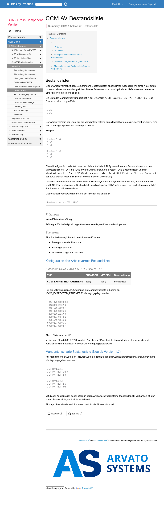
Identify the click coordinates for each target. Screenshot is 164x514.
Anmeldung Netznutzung (25, 70)
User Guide (14, 41)
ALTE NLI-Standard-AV (21, 54)
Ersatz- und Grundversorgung (27, 86)
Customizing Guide (18, 138)
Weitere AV (19, 114)
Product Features (17, 37)
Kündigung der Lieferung (25, 78)
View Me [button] (55, 413)
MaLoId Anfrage (21, 110)
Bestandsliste (20, 90)
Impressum (82, 440)
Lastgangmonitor (21, 106)
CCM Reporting (16, 134)
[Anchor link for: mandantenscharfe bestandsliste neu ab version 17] (63, 69)
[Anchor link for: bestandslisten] (66, 38)
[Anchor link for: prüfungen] (64, 47)
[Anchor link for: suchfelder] (64, 50)
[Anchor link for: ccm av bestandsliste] (106, 18)
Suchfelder (59, 50)
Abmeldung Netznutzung (25, 74)
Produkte (116, 4)
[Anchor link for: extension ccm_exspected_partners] (89, 61)
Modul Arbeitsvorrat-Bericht (23, 122)
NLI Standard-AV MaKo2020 (24, 50)
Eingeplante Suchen (20, 118)
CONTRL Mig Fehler (23, 98)
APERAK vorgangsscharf (25, 94)
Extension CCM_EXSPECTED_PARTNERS (71, 61)
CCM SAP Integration (18, 126)
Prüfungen (59, 47)
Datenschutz (99, 440)
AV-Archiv (16, 66)
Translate (86, 488)
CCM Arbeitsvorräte (17, 46)
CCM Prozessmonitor (18, 130)
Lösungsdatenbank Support (142, 4)
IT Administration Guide (20, 143)
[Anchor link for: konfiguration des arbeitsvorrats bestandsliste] (64, 57)
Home (16, 31)
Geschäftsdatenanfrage (24, 102)
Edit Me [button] (75, 413)
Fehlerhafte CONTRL (23, 82)
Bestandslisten (57, 38)
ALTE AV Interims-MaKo (22, 58)
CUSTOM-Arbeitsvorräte (22, 62)
